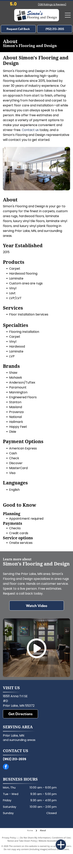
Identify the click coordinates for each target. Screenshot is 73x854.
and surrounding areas (19, 740)
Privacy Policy (9, 837)
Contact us (30, 130)
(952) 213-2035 (14, 759)
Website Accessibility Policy (52, 840)
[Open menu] (68, 15)
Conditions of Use (61, 837)
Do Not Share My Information (35, 837)
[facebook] (6, 767)
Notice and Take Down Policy (22, 840)
